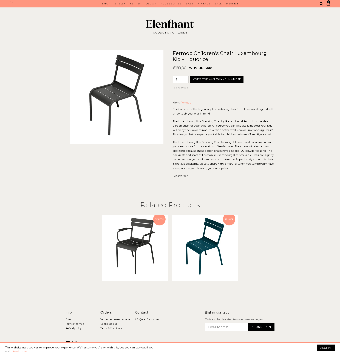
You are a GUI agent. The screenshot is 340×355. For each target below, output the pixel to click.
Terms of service (75, 324)
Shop (106, 3)
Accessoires (171, 3)
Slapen (135, 3)
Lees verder (180, 176)
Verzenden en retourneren (115, 319)
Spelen (120, 3)
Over (68, 319)
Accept (326, 348)
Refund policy (73, 328)
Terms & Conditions (111, 328)
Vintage (204, 3)
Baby (190, 3)
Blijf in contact (217, 312)
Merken (232, 3)
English (30, 2)
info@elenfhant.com (147, 319)
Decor (151, 3)
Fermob (186, 102)
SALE (218, 3)
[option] (135, 248)
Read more (19, 351)
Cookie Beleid (108, 324)
